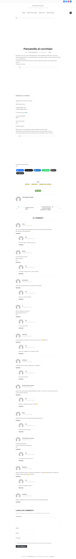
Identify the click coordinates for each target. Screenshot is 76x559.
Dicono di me (50, 12)
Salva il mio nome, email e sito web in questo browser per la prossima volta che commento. (34, 543)
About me (41, 12)
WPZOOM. (52, 556)
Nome (17, 528)
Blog (50, 52)
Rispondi (18, 233)
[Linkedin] (71, 1)
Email (17, 533)
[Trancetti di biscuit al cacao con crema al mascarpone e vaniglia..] (55, 208)
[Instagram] (68, 1)
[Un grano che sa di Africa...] (21, 208)
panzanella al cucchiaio (45, 184)
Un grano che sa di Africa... (29, 208)
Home (23, 12)
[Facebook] (64, 1)
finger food (34, 184)
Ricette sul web (32, 12)
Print (39, 190)
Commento (19, 516)
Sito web (18, 538)
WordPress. (31, 556)
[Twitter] (66, 1)
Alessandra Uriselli (33, 52)
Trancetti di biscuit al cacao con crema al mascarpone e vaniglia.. (45, 208)
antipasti (27, 184)
